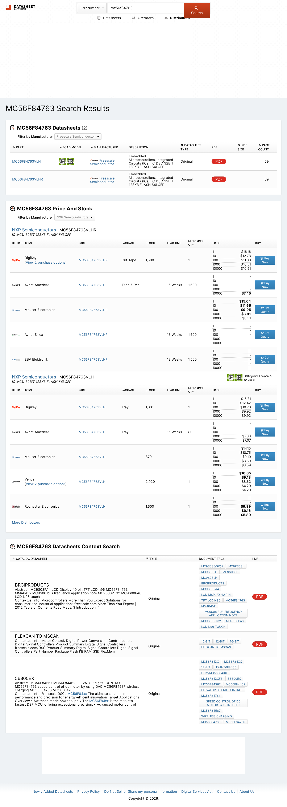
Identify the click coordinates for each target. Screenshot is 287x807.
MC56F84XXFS (211, 678)
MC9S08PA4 (210, 589)
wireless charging (216, 716)
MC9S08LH (209, 577)
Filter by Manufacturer (35, 136)
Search (197, 13)
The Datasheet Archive (20, 7)
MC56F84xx (77, 694)
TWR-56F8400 (226, 667)
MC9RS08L (236, 566)
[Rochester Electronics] (18, 506)
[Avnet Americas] (18, 285)
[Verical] (18, 481)
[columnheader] (33, 147)
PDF (219, 161)
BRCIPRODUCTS (212, 583)
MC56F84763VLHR (93, 260)
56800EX (234, 678)
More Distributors (26, 522)
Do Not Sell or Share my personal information (140, 791)
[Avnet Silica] (18, 334)
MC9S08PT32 (211, 621)
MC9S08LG (209, 572)
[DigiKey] (18, 260)
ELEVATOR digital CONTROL (222, 690)
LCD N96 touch (213, 626)
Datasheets (111, 18)
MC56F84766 (235, 722)
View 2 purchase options (45, 262)
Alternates (145, 18)
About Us (247, 791)
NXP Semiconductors (34, 229)
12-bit (205, 641)
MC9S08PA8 (235, 621)
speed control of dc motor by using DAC (223, 703)
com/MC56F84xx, (214, 673)
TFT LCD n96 (210, 600)
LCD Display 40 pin (216, 594)
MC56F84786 (211, 722)
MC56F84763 (235, 600)
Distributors (179, 18)
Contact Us (226, 791)
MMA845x (208, 606)
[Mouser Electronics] (18, 309)
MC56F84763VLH (92, 407)
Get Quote (265, 309)
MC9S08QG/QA (212, 566)
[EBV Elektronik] (18, 359)
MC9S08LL (230, 572)
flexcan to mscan (216, 647)
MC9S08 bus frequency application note (223, 613)
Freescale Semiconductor (102, 162)
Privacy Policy (88, 791)
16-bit (234, 641)
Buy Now (266, 260)
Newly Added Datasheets (53, 791)
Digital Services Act (197, 791)
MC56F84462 (235, 684)
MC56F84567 (211, 684)
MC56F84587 (211, 710)
